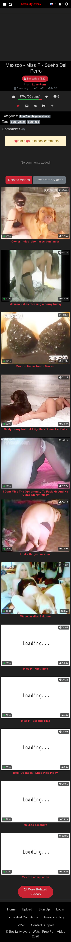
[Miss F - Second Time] (35, 697)
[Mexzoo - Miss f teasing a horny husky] (35, 276)
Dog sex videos (41, 116)
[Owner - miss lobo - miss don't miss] (35, 213)
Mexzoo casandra (35, 824)
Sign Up (44, 909)
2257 (21, 925)
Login (60, 909)
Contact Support (42, 925)
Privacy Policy (54, 917)
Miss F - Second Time (35, 720)
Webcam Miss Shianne (35, 616)
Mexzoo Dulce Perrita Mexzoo (35, 366)
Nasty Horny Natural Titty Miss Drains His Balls (35, 429)
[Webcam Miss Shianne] (35, 588)
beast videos (18, 122)
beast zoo (33, 122)
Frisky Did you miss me (35, 554)
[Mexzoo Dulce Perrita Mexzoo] (35, 338)
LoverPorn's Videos (49, 180)
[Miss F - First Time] (35, 645)
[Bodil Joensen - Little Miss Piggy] (35, 749)
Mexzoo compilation (35, 877)
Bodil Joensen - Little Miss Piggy (35, 772)
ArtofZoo (25, 116)
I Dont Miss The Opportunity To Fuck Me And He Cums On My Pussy (35, 493)
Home (11, 909)
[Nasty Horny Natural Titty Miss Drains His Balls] (35, 401)
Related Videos (19, 180)
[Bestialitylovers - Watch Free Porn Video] (31, 4)
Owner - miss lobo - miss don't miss (35, 241)
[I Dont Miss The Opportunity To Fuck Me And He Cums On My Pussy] (35, 463)
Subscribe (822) (36, 78)
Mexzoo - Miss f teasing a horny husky (35, 304)
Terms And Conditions (22, 917)
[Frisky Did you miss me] (35, 525)
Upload (27, 909)
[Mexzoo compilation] (35, 854)
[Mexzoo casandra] (35, 801)
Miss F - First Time (35, 668)
